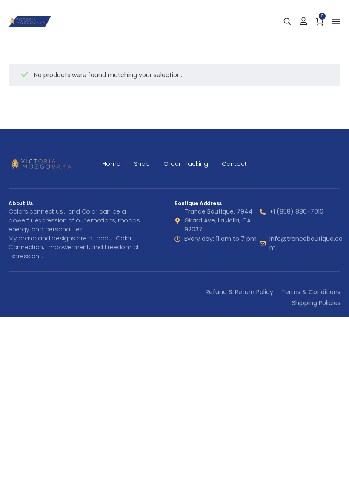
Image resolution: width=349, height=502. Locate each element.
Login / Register (303, 21)
